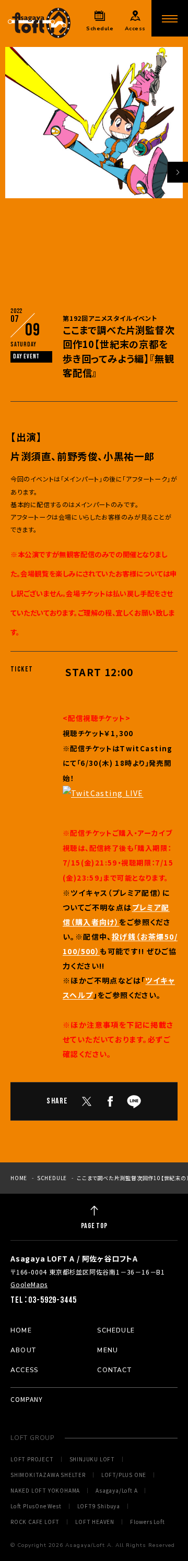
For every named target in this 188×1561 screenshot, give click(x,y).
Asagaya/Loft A (116, 1490)
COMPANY (26, 1399)
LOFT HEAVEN (94, 1521)
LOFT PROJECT (32, 1459)
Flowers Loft (147, 1521)
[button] (177, 172)
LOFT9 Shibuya (98, 1506)
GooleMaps (29, 1284)
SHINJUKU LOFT (92, 1459)
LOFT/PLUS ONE (123, 1475)
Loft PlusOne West (36, 1506)
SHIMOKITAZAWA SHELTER (48, 1475)
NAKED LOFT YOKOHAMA (45, 1490)
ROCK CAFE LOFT (35, 1521)
